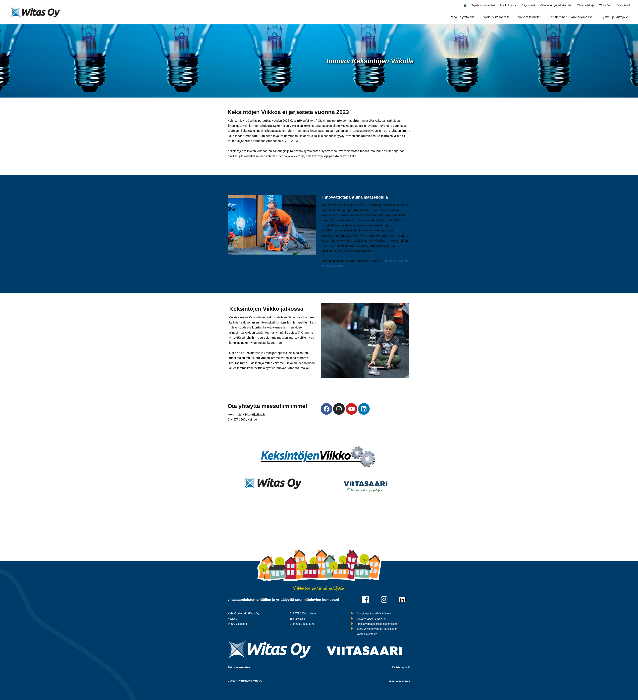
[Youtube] (351, 409)
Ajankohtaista (508, 5)
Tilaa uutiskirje (585, 5)
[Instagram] (339, 409)
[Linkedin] (364, 409)
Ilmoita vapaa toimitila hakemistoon (377, 623)
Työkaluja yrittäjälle (614, 17)
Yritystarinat (528, 5)
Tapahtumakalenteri (483, 5)
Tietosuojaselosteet (239, 667)
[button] (605, 5)
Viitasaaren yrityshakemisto (556, 5)
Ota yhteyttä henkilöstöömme (374, 613)
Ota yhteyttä (624, 5)
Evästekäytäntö (401, 667)
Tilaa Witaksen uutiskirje (371, 618)
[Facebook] (326, 409)
